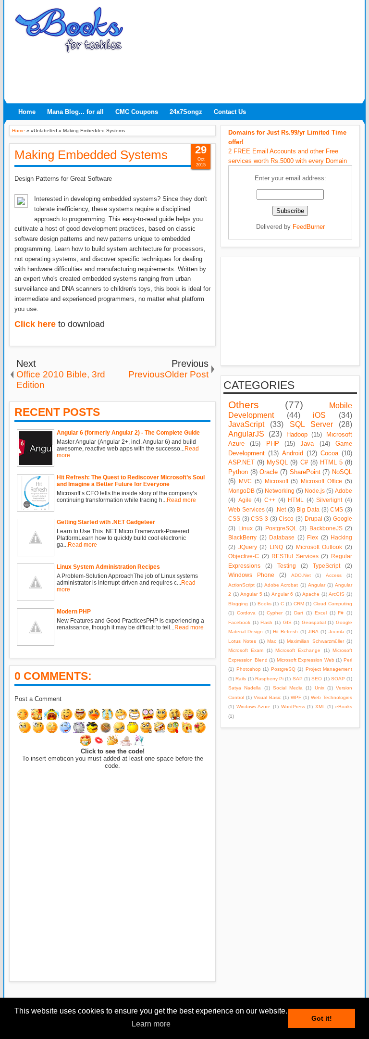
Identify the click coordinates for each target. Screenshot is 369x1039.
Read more (181, 500)
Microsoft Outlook (319, 547)
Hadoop (297, 434)
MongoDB (241, 491)
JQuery (247, 547)
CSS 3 (259, 518)
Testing (286, 566)
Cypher (275, 612)
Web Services (246, 509)
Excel (321, 612)
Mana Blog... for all (75, 111)
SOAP (338, 678)
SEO (316, 678)
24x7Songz (186, 111)
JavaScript (246, 424)
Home (27, 111)
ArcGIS (336, 594)
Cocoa (329, 453)
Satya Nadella (244, 687)
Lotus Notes (242, 641)
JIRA (313, 631)
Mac (271, 641)
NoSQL (342, 472)
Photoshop (248, 669)
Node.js (315, 491)
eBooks (343, 706)
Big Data (308, 509)
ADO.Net (301, 575)
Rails (240, 678)
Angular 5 (251, 594)
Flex (312, 537)
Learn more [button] (151, 1024)
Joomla (336, 631)
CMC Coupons (136, 111)
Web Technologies (331, 697)
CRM (299, 603)
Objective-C (243, 556)
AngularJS (246, 434)
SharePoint (305, 472)
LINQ (276, 547)
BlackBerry (242, 537)
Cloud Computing (332, 603)
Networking (280, 491)
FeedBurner (309, 226)
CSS (234, 518)
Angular (316, 585)
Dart (298, 612)
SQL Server (311, 424)
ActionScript (241, 585)
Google (342, 518)
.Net (280, 509)
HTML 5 (331, 462)
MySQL (277, 462)
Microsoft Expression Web (305, 660)
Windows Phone (251, 575)
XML (320, 706)
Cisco (286, 518)
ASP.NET (241, 462)
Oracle (268, 472)
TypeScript (326, 566)
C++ (269, 500)
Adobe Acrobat (281, 585)
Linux (245, 528)
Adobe (343, 491)
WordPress (293, 706)
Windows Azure (253, 706)
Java (307, 443)
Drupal (313, 518)
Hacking (341, 537)
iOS (319, 415)
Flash (266, 622)
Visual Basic (267, 697)
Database (282, 537)
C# (304, 462)
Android (292, 453)
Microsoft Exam (245, 650)
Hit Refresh (285, 631)
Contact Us (230, 111)
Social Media (288, 687)
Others (243, 404)
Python (238, 472)
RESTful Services (295, 556)
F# (341, 612)
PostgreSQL (281, 528)
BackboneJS (326, 528)
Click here (35, 324)
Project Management (329, 669)
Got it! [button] (321, 1018)
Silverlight (329, 500)
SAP (298, 678)
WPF (296, 697)
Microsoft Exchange (297, 650)
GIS (287, 622)
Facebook (239, 622)
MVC (245, 481)
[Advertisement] (184, 75)
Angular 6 (282, 594)
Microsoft (276, 481)
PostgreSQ (283, 669)
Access (334, 575)
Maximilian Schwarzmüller (315, 641)
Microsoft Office (321, 481)
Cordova (246, 612)
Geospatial (314, 622)
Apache (311, 594)
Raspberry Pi (269, 678)
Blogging (238, 603)
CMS (336, 509)
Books (264, 603)
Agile (245, 500)
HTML (296, 500)
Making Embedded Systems (91, 155)
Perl (348, 660)
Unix (319, 687)
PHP (272, 443)
